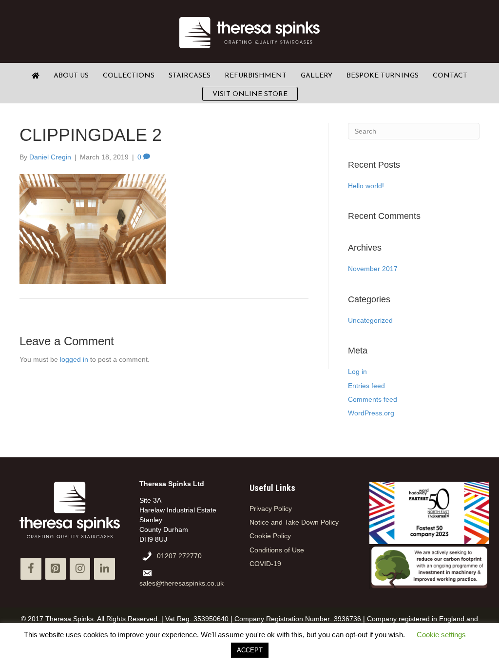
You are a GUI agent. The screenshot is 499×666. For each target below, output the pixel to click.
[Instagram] (80, 569)
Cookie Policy (270, 536)
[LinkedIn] (104, 569)
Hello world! (366, 186)
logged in (74, 359)
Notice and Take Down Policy (294, 522)
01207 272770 (179, 556)
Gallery (316, 75)
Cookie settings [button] (441, 634)
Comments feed (372, 399)
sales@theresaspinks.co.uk (181, 583)
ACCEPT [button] (250, 650)
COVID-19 (265, 564)
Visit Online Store (250, 94)
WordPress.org (371, 413)
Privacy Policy (271, 508)
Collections (128, 75)
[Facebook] (30, 569)
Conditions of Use (277, 550)
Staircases (190, 75)
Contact (450, 75)
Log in (357, 371)
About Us (71, 75)
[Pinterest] (55, 569)
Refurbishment (256, 75)
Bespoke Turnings (382, 75)
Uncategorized (370, 320)
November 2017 (373, 269)
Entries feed (366, 386)
